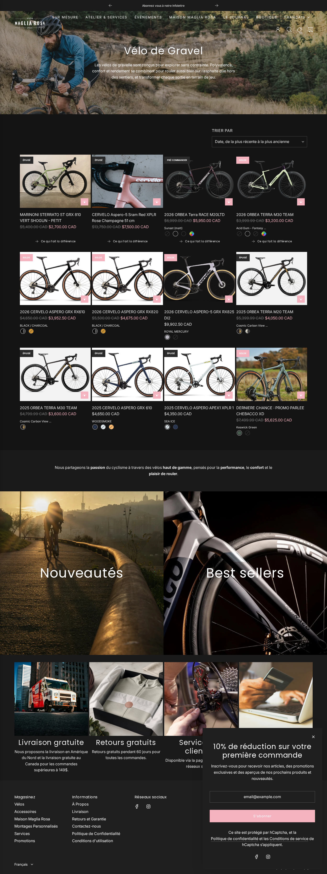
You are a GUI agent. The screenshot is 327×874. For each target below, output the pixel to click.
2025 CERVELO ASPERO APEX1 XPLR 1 (199, 407)
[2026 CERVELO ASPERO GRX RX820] (127, 278)
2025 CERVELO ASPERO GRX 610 (122, 407)
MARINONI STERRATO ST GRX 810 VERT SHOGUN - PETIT (50, 217)
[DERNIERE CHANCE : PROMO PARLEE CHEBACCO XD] (271, 374)
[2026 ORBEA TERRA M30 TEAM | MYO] (263, 233)
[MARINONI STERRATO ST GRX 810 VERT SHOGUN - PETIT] (55, 181)
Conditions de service (289, 838)
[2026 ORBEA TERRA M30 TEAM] (271, 181)
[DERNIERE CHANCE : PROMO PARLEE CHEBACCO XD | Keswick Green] (239, 433)
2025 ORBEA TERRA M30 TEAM (48, 407)
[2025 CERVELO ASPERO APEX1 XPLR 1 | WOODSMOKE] (175, 427)
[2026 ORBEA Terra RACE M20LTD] (199, 181)
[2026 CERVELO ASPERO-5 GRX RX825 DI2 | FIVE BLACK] (175, 337)
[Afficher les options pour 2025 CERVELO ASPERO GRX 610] (157, 395)
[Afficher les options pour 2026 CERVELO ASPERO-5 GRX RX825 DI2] (229, 299)
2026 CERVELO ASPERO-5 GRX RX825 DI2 (199, 314)
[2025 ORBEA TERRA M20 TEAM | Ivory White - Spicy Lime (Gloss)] (247, 331)
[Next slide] (216, 5)
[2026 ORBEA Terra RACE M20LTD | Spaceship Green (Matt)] (183, 233)
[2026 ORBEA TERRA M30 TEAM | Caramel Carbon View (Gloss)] (255, 233)
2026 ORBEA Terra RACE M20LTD (194, 214)
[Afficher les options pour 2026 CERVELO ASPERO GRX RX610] (84, 299)
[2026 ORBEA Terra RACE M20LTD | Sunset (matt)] (175, 233)
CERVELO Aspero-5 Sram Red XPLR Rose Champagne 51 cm (124, 217)
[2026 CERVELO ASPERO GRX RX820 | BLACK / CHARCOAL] (95, 331)
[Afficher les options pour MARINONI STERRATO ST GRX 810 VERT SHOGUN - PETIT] (84, 201)
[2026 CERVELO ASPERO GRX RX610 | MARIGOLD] (31, 331)
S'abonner (262, 816)
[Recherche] (289, 29)
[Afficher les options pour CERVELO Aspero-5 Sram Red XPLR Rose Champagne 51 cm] (157, 201)
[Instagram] (148, 806)
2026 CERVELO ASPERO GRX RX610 (52, 311)
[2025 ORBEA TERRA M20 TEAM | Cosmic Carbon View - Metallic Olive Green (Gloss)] (239, 331)
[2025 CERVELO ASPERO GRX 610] (127, 374)
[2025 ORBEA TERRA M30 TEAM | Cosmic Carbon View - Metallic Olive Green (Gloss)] (23, 427)
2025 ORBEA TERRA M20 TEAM (264, 311)
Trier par (222, 130)
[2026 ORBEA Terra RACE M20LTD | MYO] (191, 233)
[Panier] (310, 29)
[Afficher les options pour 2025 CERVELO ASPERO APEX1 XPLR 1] (229, 395)
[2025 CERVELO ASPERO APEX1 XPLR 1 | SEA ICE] (167, 427)
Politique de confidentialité (234, 838)
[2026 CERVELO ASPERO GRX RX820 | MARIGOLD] (103, 331)
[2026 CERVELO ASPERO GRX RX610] (55, 278)
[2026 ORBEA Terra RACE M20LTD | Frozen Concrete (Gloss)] (167, 233)
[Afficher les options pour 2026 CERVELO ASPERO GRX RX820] (157, 299)
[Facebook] (137, 806)
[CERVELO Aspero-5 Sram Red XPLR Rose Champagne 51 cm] (127, 181)
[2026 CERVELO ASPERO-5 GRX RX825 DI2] (199, 278)
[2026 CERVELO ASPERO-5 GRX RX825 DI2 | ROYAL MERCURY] (167, 337)
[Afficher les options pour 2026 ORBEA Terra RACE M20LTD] (229, 201)
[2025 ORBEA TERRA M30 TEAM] (55, 374)
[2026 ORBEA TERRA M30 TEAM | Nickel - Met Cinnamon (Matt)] (239, 233)
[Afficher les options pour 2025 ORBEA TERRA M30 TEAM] (84, 395)
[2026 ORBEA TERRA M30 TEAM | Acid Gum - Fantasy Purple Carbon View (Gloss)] (247, 233)
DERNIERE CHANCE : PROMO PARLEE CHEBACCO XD (270, 410)
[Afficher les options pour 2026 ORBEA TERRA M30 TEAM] (301, 201)
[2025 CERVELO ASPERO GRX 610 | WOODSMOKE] (95, 427)
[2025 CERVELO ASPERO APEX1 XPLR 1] (199, 374)
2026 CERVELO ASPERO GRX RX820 (125, 311)
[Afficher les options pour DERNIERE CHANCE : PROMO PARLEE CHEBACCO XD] (301, 395)
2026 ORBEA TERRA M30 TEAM (264, 214)
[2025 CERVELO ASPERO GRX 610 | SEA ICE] (103, 427)
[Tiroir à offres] (299, 29)
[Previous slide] (110, 5)
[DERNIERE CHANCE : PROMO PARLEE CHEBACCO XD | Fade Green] (247, 433)
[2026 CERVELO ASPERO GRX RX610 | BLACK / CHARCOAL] (23, 331)
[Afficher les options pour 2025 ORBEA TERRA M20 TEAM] (301, 299)
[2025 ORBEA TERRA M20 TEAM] (271, 278)
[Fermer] (313, 737)
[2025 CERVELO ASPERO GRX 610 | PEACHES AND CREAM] (111, 427)
